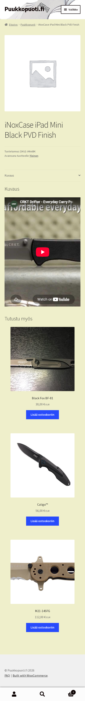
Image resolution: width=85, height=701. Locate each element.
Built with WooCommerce (30, 675)
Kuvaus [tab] (9, 175)
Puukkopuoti (28, 24)
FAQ (7, 675)
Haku (42, 694)
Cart (65, 691)
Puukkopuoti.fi (24, 9)
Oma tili (14, 694)
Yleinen (33, 156)
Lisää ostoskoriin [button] (42, 414)
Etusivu (13, 24)
